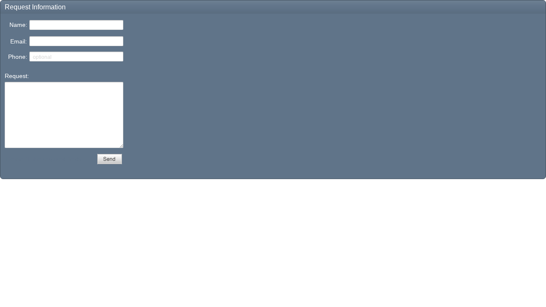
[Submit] (109, 159)
